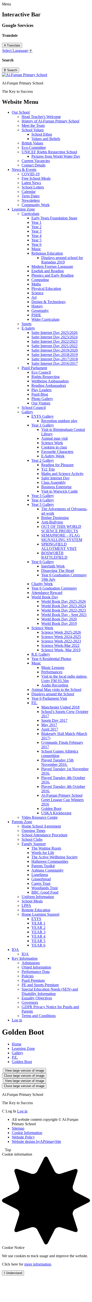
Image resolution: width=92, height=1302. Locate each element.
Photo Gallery (42, 399)
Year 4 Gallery (42, 500)
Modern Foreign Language (52, 266)
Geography (40, 310)
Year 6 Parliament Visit (49, 698)
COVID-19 (30, 174)
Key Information (25, 958)
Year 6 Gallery (42, 562)
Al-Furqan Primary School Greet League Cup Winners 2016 (62, 799)
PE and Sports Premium (40, 985)
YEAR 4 (38, 936)
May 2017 (49, 725)
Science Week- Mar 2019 (60, 650)
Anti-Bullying (52, 522)
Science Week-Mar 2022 (60, 645)
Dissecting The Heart (57, 570)
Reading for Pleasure (57, 465)
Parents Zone (22, 822)
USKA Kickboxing (56, 813)
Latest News (31, 183)
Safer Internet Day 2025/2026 (54, 333)
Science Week (52, 443)
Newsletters (31, 200)
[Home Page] (24, 75)
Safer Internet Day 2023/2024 (54, 337)
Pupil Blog (39, 394)
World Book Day (44, 597)
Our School (21, 112)
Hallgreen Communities (49, 861)
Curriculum (30, 214)
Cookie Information (27, 1133)
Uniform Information (38, 897)
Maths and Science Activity (62, 474)
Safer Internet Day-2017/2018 (54, 359)
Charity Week (42, 584)
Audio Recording (54, 685)
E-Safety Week (53, 456)
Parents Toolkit (43, 866)
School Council (34, 407)
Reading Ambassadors (48, 385)
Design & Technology (48, 302)
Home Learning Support (40, 914)
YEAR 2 (38, 927)
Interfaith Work (53, 566)
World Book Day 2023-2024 (63, 606)
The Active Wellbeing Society (54, 857)
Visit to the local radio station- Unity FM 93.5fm (64, 678)
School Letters (33, 187)
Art (34, 297)
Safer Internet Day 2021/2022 (54, 346)
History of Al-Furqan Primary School (50, 121)
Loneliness (39, 875)
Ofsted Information (36, 967)
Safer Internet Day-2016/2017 (54, 363)
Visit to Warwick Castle (59, 491)
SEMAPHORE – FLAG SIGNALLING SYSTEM (61, 537)
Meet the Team (33, 125)
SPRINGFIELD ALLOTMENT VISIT (59, 546)
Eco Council (41, 372)
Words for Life (42, 853)
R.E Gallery (40, 654)
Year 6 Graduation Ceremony (54, 588)
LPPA (26, 905)
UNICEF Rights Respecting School (49, 152)
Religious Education (47, 253)
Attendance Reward (46, 593)
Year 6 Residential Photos (51, 659)
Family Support (34, 844)
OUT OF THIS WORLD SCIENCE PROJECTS (61, 528)
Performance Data (36, 972)
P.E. (34, 703)
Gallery (27, 412)
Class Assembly (53, 482)
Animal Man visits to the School (56, 689)
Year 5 (36, 240)
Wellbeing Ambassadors (50, 381)
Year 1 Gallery (42, 425)
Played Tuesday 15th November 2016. (57, 762)
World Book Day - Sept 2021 (64, 615)
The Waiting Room (46, 848)
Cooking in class (54, 447)
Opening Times (33, 831)
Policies (28, 976)
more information (37, 1264)
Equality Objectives (37, 998)
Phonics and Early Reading (52, 275)
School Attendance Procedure (44, 835)
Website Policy (23, 1137)
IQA (15, 949)
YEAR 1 (38, 923)
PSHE (36, 315)
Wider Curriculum (45, 319)
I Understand (13, 1273)
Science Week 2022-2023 (61, 641)
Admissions (31, 963)
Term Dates (30, 196)
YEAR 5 (38, 941)
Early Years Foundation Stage (54, 218)
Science (37, 293)
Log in (17, 1020)
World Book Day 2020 (59, 619)
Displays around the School (52, 694)
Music (36, 249)
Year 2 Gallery (42, 460)
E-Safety (28, 328)
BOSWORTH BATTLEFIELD (54, 555)
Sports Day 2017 (54, 720)
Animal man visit (54, 438)
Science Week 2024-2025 (61, 637)
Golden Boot (51, 808)
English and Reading (47, 271)
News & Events (24, 169)
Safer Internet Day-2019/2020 (54, 350)
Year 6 (36, 244)
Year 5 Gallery (42, 504)
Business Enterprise (56, 487)
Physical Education (46, 288)
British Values (32, 143)
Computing (40, 280)
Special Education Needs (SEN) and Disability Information (50, 991)
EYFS (36, 919)
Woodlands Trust (44, 888)
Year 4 (36, 236)
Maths (36, 284)
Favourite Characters (57, 452)
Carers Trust (40, 883)
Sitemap (18, 1128)
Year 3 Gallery (42, 496)
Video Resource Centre (40, 817)
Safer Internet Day (55, 478)
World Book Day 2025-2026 (63, 601)
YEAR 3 (38, 932)
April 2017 (49, 729)
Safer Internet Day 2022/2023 (54, 341)
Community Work (36, 205)
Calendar (29, 191)
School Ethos (41, 134)
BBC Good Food (44, 892)
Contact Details (33, 165)
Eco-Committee (34, 147)
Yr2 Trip (48, 469)
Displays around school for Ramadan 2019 (62, 260)
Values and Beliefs (45, 139)
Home (16, 1044)
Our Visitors (40, 403)
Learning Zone (23, 209)
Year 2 (36, 227)
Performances (51, 672)
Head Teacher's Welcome (41, 117)
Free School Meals (36, 178)
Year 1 (36, 222)
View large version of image (24, 1070)
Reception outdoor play (59, 421)
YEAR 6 (38, 945)
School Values (33, 130)
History (37, 306)
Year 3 (36, 231)
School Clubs (32, 839)
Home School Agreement (41, 826)
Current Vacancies (36, 161)
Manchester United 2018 (60, 707)
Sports (26, 324)
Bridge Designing (55, 518)
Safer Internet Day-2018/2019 (54, 355)
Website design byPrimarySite (36, 1141)
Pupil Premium (33, 980)
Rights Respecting (45, 377)
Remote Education (36, 910)
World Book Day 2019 (59, 623)
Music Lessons (52, 667)
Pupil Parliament (34, 368)
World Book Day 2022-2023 (63, 610)
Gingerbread (41, 879)
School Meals (32, 901)
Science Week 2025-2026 (61, 632)
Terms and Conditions (39, 1016)
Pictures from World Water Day (55, 156)
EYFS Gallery (42, 416)
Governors (30, 1002)
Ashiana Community (47, 870)
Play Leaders (41, 390)
